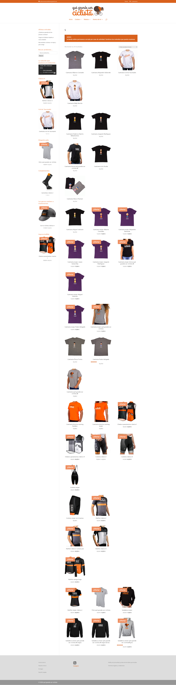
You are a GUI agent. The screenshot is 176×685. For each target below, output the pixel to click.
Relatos (86, 19)
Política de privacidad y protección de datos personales (122, 662)
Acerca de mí (97, 19)
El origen (40, 669)
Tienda (126, 1)
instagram (76, 666)
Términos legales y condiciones (116, 665)
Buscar (41, 55)
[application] (47, 70)
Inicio (71, 19)
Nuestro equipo (42, 672)
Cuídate (77, 19)
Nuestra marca (42, 665)
